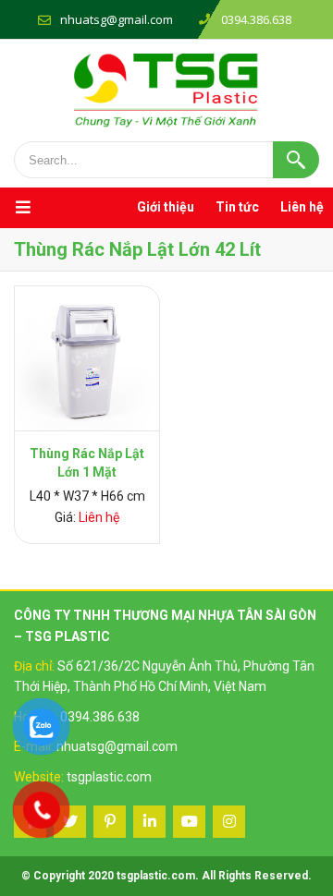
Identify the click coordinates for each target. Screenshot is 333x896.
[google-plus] (109, 821)
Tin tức (237, 207)
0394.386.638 (100, 716)
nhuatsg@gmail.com (116, 19)
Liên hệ (302, 207)
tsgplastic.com (109, 776)
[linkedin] (149, 821)
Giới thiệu (165, 207)
